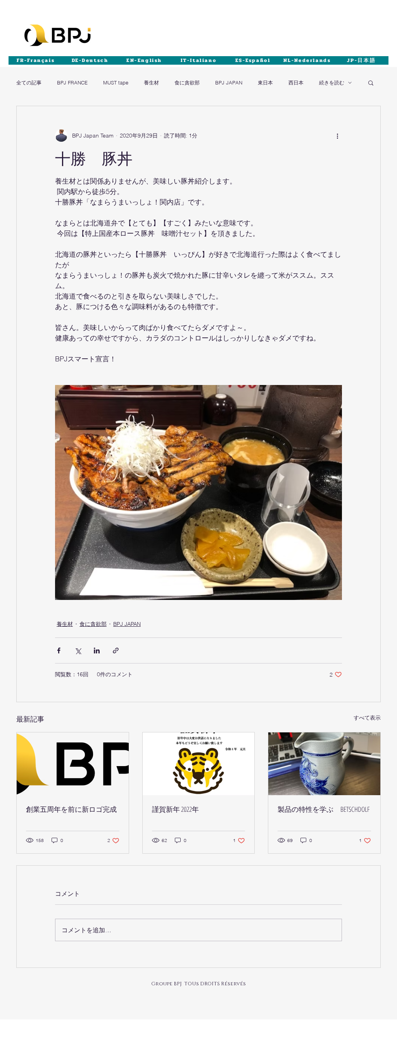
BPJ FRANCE (72, 82)
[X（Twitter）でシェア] (77, 650)
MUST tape (115, 82)
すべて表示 (367, 717)
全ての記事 (28, 82)
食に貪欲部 (187, 82)
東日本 (265, 82)
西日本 (296, 82)
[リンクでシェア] (115, 650)
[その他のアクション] (337, 135)
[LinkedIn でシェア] (96, 650)
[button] (371, 82)
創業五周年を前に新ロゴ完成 (71, 809)
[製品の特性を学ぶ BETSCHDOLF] (324, 763)
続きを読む (331, 82)
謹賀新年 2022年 (175, 809)
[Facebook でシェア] (58, 650)
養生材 (151, 82)
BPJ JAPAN (228, 82)
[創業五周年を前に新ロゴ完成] (73, 763)
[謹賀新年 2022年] (199, 763)
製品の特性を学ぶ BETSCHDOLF (323, 809)
